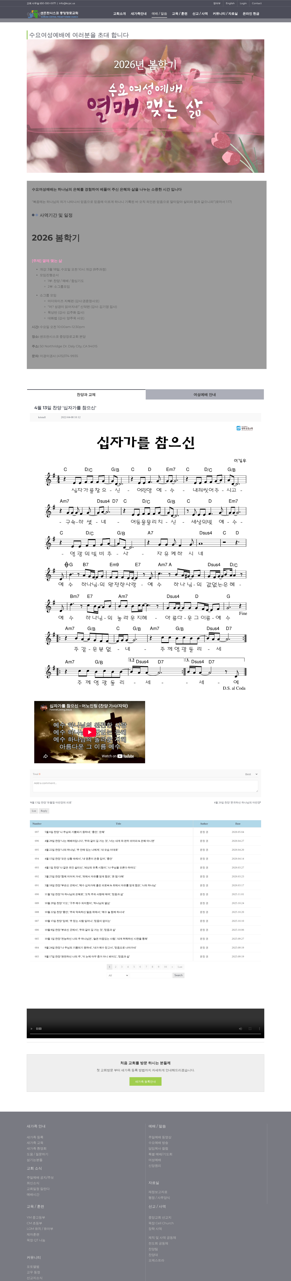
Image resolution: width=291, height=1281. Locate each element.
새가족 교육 (35, 1143)
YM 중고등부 (36, 1217)
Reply (44, 811)
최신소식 (33, 1183)
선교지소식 (35, 1278)
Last (180, 966)
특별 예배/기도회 (160, 1154)
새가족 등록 (35, 1137)
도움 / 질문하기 (37, 1154)
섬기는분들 (35, 1160)
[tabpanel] (145, 692)
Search (178, 975)
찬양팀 (153, 1249)
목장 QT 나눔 (36, 1240)
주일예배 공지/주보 (40, 1177)
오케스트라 (156, 1260)
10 (165, 966)
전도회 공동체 (158, 1243)
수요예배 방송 (158, 1143)
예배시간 (33, 1194)
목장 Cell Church (161, 1223)
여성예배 (154, 1160)
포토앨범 (33, 1267)
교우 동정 (33, 1272)
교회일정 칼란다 (38, 1189)
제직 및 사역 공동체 (162, 1237)
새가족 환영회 (37, 1148)
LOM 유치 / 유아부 (40, 1229)
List (34, 811)
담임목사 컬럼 (158, 1148)
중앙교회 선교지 (159, 1217)
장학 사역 (155, 1229)
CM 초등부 (34, 1223)
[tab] (86, 394)
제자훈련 (33, 1234)
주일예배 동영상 (159, 1137)
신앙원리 (154, 1166)
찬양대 (153, 1255)
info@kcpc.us (67, 3)
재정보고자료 (157, 1192)
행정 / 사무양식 (159, 1198)
